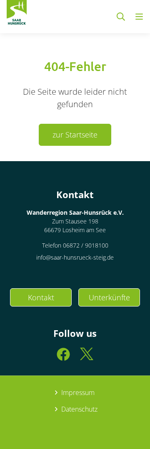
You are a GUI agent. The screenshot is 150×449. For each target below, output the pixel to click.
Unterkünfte (109, 297)
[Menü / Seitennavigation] (139, 16)
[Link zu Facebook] (63, 358)
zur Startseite (75, 135)
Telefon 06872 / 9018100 (75, 245)
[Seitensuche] (121, 16)
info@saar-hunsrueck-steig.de (75, 257)
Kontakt (41, 297)
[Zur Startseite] (17, 14)
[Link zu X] (86, 358)
